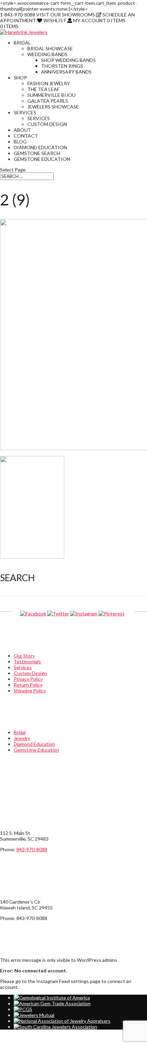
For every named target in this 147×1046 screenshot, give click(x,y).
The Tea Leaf (43, 89)
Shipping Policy (30, 690)
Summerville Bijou (51, 95)
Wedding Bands (47, 54)
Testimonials (27, 661)
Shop (20, 77)
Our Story (24, 656)
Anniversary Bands (66, 72)
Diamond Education (40, 147)
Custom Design (47, 124)
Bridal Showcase (50, 48)
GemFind (9, 1043)
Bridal (22, 43)
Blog (20, 141)
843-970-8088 (31, 849)
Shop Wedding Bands (68, 60)
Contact (26, 136)
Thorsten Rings (62, 66)
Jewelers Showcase (53, 107)
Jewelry (22, 738)
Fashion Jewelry (48, 83)
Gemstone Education (42, 159)
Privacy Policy (28, 679)
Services (25, 112)
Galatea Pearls (47, 101)
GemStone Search (37, 153)
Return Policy (28, 685)
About (22, 130)
